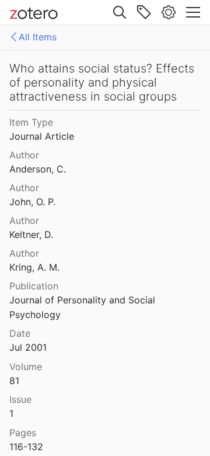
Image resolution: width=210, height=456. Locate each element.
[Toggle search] (119, 12)
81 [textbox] (14, 380)
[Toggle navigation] (193, 12)
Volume (25, 366)
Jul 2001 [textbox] (28, 347)
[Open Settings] (168, 12)
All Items (38, 37)
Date (19, 333)
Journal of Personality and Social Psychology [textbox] (83, 307)
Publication (33, 286)
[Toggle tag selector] (144, 12)
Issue (20, 399)
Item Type (31, 122)
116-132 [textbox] (26, 446)
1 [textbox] (11, 413)
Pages (22, 432)
